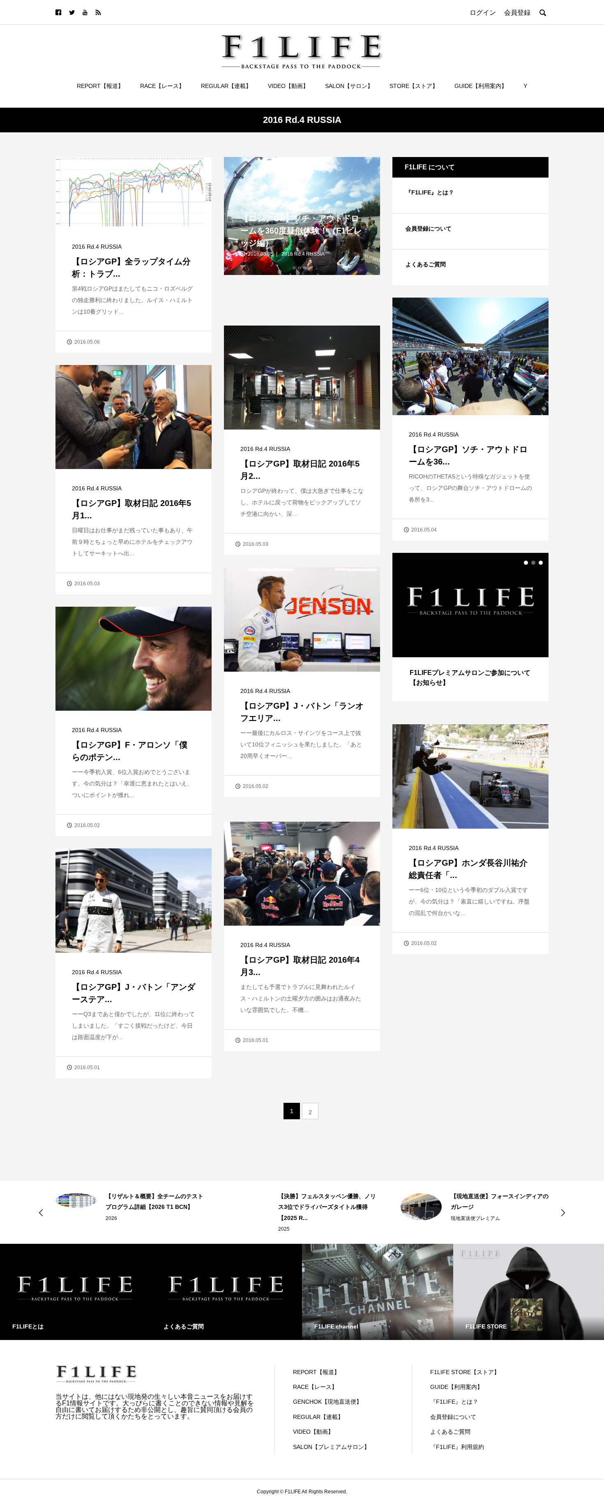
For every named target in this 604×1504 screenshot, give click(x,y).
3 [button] (541, 563)
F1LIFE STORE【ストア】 (465, 1372)
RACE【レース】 (162, 86)
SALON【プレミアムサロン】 (331, 1447)
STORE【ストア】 (414, 86)
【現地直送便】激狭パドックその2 (495, 1196)
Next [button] (563, 1212)
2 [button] (533, 563)
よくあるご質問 (426, 264)
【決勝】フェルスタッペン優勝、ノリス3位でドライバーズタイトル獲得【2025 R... (154, 1207)
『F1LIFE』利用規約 (457, 1447)
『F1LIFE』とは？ (430, 192)
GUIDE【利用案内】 (480, 86)
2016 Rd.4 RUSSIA (97, 247)
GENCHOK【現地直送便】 (327, 1401)
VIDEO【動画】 (288, 86)
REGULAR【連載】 (226, 86)
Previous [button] (41, 1212)
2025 (111, 1229)
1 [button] (526, 563)
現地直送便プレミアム (302, 1218)
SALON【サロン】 (349, 86)
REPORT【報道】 (100, 86)
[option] (470, 627)
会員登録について (429, 228)
